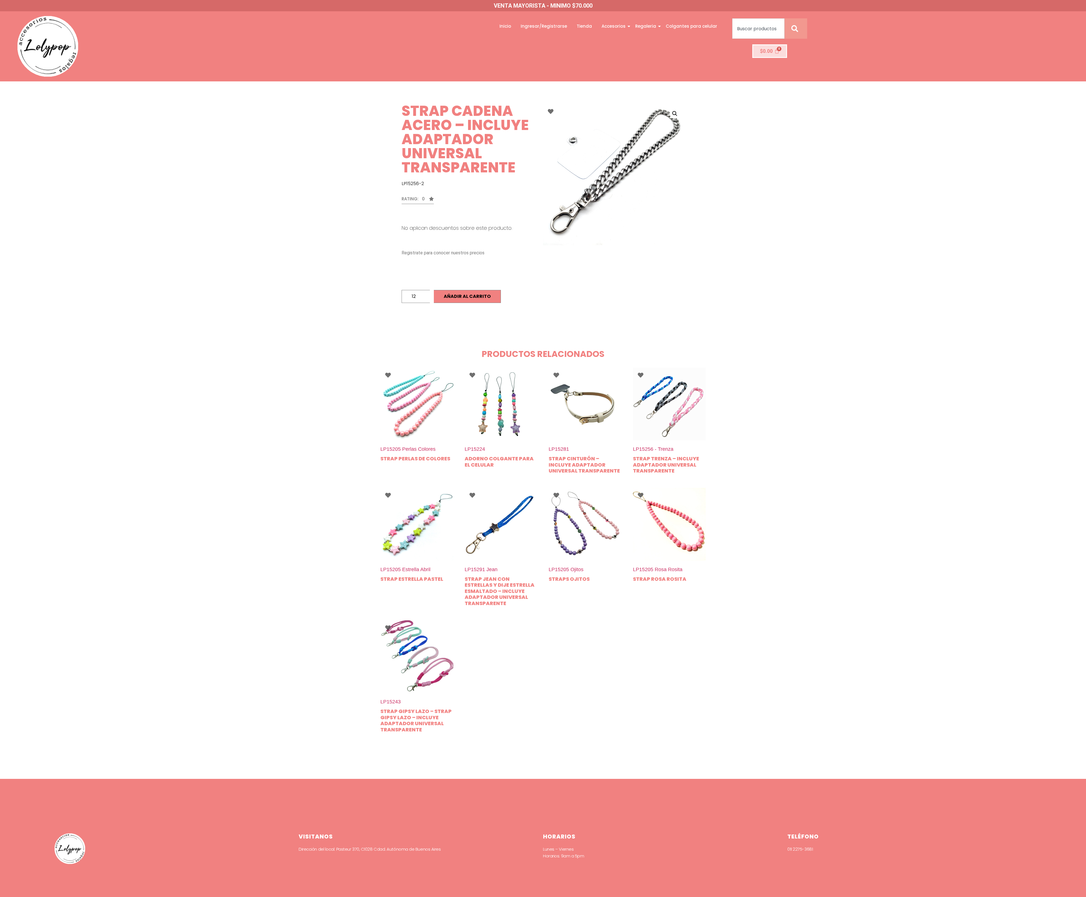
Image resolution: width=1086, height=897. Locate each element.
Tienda (584, 26)
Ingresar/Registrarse (544, 26)
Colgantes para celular (691, 26)
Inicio (505, 26)
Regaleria (645, 26)
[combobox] (758, 28)
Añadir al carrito (467, 296)
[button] (418, 200)
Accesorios (614, 26)
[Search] (796, 28)
